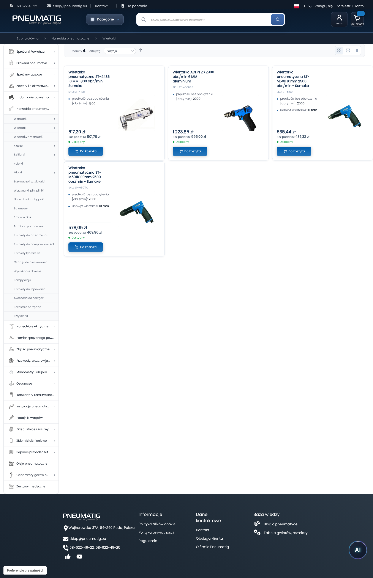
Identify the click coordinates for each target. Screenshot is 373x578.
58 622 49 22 (27, 6)
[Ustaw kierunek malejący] (141, 50)
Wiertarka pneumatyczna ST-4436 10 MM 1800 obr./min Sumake (89, 79)
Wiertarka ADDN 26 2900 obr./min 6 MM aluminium (193, 77)
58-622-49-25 (108, 547)
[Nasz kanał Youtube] (79, 558)
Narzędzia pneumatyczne (70, 38)
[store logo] (36, 19)
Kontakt (101, 6)
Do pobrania (137, 6)
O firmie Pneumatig (212, 546)
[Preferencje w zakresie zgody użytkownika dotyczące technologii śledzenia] (25, 570)
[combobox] (210, 19)
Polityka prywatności (156, 532)
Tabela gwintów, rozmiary (286, 532)
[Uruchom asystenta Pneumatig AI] (358, 550)
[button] (302, 6)
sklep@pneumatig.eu (70, 6)
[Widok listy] (356, 50)
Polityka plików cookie (157, 523)
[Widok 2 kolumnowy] (348, 50)
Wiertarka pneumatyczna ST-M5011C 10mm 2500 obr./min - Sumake (84, 174)
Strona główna (27, 38)
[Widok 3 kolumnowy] (339, 50)
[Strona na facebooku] (67, 558)
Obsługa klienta (209, 538)
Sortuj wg (94, 51)
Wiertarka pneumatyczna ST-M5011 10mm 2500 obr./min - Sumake (293, 79)
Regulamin (148, 540)
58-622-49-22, (82, 547)
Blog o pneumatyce (280, 524)
